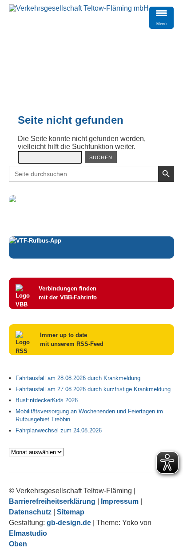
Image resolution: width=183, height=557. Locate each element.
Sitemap (70, 512)
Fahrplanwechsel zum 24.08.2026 (59, 430)
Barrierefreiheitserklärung (52, 501)
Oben (18, 544)
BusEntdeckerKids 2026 (47, 400)
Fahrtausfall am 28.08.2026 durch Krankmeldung (78, 378)
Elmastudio (28, 533)
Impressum (120, 501)
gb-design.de (69, 522)
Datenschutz (30, 512)
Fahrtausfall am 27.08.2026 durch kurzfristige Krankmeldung (93, 389)
